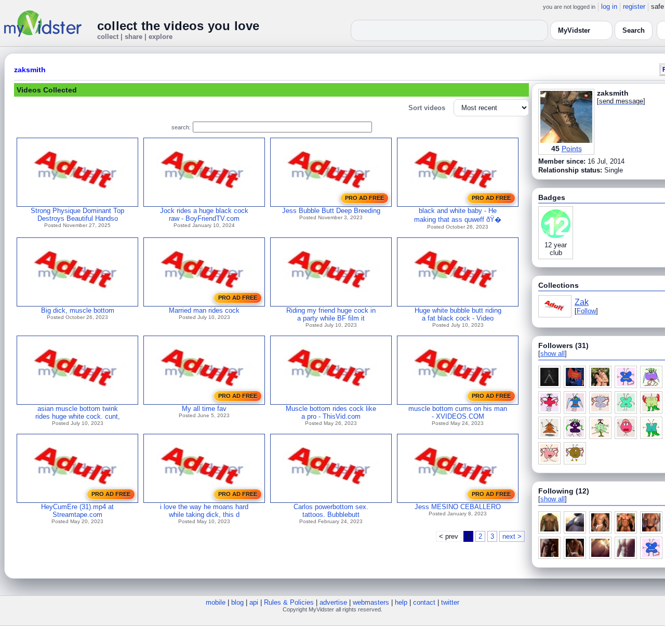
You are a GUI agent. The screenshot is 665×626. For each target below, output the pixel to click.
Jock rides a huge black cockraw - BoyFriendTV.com (204, 214)
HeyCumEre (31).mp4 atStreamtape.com (77, 510)
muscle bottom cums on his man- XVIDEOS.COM (457, 412)
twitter (450, 602)
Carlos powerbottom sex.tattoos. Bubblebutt (331, 510)
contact (424, 602)
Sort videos (426, 108)
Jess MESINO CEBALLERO (458, 507)
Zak (582, 302)
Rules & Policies (289, 602)
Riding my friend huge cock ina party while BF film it (331, 314)
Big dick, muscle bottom (77, 310)
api (253, 602)
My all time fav (204, 408)
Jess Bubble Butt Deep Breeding (331, 211)
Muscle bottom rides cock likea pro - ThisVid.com (331, 412)
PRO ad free (364, 198)
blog (237, 602)
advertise (333, 602)
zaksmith (30, 69)
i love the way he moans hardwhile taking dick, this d (204, 510)
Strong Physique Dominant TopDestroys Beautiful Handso (77, 214)
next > (512, 536)
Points (572, 148)
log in (609, 6)
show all (552, 353)
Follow (586, 311)
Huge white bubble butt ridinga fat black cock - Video (458, 314)
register (634, 6)
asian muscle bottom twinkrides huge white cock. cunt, (77, 412)
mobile (215, 602)
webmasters (371, 602)
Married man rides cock (204, 310)
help (401, 602)
